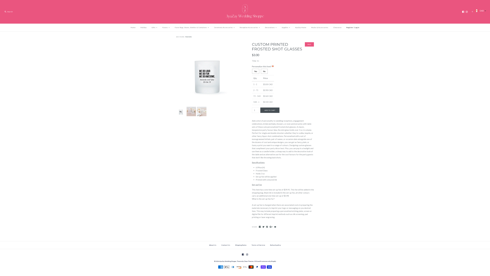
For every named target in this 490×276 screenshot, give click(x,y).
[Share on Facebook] (260, 227)
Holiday (143, 27)
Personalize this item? (261, 66)
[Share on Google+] (271, 227)
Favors (166, 27)
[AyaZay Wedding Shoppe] (245, 4)
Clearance (337, 27)
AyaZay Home (300, 27)
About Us (212, 245)
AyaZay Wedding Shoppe (227, 261)
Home (133, 27)
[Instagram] (467, 12)
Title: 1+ (255, 61)
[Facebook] (463, 12)
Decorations (271, 27)
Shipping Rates (241, 245)
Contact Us (225, 245)
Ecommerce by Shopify (268, 261)
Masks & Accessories (319, 27)
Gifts (154, 27)
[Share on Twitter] (263, 227)
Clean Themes (249, 261)
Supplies (286, 27)
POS (255, 261)
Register (349, 27)
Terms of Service (258, 245)
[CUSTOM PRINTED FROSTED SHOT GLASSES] (207, 44)
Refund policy (275, 245)
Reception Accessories (250, 27)
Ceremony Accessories (224, 27)
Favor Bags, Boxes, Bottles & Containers (192, 27)
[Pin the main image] (267, 227)
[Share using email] (275, 227)
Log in (357, 27)
